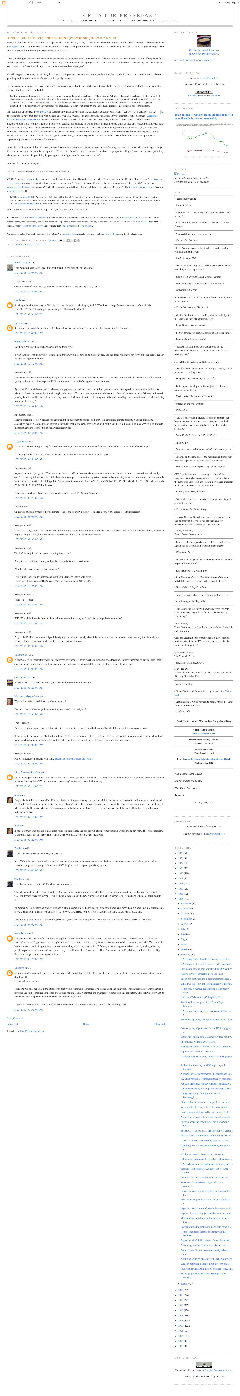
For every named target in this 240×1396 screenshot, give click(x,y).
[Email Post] (60, 240)
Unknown (19, 322)
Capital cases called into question (197, 1051)
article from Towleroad (35, 217)
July (183, 928)
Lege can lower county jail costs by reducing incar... (207, 1213)
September (186, 918)
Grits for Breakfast (120, 15)
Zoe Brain (19, 848)
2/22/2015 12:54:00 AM (29, 406)
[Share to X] (71, 240)
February (186, 954)
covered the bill (130, 217)
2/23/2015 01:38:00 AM (29, 646)
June (183, 934)
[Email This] (65, 240)
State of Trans (85, 225)
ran (138, 221)
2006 (181, 1330)
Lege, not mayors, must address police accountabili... (207, 1208)
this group (31, 179)
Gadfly (17, 300)
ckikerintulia (20, 654)
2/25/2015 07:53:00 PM (28, 1009)
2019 (181, 878)
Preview (192, 95)
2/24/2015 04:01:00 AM (29, 870)
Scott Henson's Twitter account (194, 60)
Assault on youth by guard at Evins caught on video (206, 1258)
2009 (181, 1315)
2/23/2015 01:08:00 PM (28, 745)
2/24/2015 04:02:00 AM (29, 924)
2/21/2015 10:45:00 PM (28, 333)
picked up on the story (32, 225)
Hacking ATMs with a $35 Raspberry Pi (200, 997)
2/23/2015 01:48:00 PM (28, 763)
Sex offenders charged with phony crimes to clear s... (207, 1088)
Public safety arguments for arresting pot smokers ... (207, 1159)
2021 (181, 868)
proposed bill (26, 197)
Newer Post (12, 1023)
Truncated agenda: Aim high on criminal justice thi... (207, 1268)
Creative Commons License (218, 1370)
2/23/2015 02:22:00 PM (28, 839)
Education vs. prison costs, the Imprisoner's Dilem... (207, 1130)
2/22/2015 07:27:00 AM (29, 498)
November (186, 908)
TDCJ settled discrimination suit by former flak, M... (207, 1135)
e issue (27, 187)
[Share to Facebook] (75, 240)
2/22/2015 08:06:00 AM (29, 516)
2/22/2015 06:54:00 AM (29, 459)
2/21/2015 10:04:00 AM (29, 272)
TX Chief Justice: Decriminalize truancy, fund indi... (207, 1078)
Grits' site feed (211, 77)
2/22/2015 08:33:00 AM (29, 539)
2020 (181, 873)
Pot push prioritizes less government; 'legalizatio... (206, 1083)
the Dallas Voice (69, 233)
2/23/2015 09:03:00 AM (29, 668)
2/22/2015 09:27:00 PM (28, 604)
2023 (181, 858)
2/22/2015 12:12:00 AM (29, 363)
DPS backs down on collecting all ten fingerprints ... (207, 1163)
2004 (181, 1341)
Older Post (159, 1023)
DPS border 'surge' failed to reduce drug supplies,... (206, 959)
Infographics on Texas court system (198, 1041)
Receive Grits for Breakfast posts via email (202, 973)
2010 (181, 1310)
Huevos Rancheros (215, 833)
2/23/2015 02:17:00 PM (28, 817)
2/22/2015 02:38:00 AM (29, 432)
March (184, 949)
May (183, 939)
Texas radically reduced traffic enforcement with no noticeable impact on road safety (203, 116)
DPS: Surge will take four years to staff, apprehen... (206, 963)
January (185, 1283)
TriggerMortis (21, 441)
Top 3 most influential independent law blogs (210, 759)
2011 (181, 1305)
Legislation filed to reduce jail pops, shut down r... (206, 1226)
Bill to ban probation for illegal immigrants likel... (206, 978)
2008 (181, 1320)
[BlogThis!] (68, 240)
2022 (181, 863)
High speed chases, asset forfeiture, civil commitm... (207, 1046)
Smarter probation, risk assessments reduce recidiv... (207, 1036)
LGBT (39, 244)
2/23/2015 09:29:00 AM (29, 687)
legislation (17, 46)
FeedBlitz (215, 95)
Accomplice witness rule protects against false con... (206, 1116)
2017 (181, 888)
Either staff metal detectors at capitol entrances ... (205, 1102)
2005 (181, 1335)
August (185, 923)
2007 (181, 1325)
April (184, 944)
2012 (181, 1300)
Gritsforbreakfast (22, 677)
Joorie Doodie (21, 933)
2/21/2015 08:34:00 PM (28, 314)
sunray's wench (21, 341)
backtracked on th (15, 187)
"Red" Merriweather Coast (27, 772)
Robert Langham (22, 262)
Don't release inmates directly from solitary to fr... (206, 1112)
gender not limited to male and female (73, 758)
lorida (151, 187)
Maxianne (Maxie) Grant (26, 696)
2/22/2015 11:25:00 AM (29, 585)
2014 (181, 1290)
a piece (144, 221)
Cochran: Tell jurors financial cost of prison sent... (206, 1177)
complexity (42, 111)
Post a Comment (15, 1018)
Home (86, 1023)
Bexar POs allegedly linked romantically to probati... (207, 983)
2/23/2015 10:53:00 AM (29, 714)
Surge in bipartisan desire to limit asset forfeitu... (205, 1263)
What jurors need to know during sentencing (203, 1154)
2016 (181, 893)
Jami (16, 794)
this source (14, 191)
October (185, 913)
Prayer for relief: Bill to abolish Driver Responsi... (206, 1240)
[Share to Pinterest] (78, 240)
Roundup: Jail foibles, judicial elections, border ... (205, 1107)
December (186, 903)
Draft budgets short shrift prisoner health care (203, 1245)
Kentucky (137, 187)
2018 (181, 883)
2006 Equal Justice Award (204, 733)
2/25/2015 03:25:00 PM (28, 959)
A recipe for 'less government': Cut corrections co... (206, 1073)
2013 (181, 1295)
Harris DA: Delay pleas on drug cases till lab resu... (206, 1140)
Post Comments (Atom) (32, 1031)
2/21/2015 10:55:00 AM (29, 291)
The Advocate (68, 225)
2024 (181, 853)
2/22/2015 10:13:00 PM (28, 623)
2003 (181, 1346)
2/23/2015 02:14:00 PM (28, 786)
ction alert (109, 233)
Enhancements (25, 244)
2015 (181, 898)
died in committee (26, 203)
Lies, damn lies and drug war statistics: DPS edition (206, 968)
